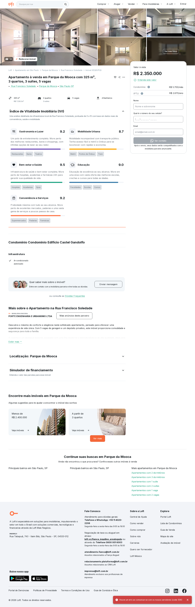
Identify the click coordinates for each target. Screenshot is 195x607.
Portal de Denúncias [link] (18, 590)
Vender (131, 4)
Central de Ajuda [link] (138, 516)
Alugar (117, 4)
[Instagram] (167, 591)
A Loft (170, 4)
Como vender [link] (137, 523)
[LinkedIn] (176, 591)
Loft (10, 70)
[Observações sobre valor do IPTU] (142, 93)
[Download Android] (19, 579)
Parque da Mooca (50, 70)
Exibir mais (13, 341)
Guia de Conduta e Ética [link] (106, 590)
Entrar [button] (183, 4)
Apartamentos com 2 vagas (145, 495)
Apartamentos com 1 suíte (144, 481)
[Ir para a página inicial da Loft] (12, 4)
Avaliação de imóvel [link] (170, 543)
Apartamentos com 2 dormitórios (148, 472)
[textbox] (42, 4)
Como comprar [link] (137, 530)
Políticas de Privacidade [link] (45, 590)
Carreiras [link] (134, 543)
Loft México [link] (136, 556)
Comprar (101, 4)
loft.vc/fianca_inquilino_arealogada (103, 539)
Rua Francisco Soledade (71, 70)
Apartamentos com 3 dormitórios (148, 477)
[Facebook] (184, 591)
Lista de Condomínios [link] (171, 523)
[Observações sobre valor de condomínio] (149, 87)
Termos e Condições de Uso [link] (75, 590)
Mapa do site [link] (166, 536)
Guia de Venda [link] (167, 530)
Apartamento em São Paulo (27, 70)
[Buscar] (65, 4)
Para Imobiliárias (150, 4)
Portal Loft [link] (165, 516)
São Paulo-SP (67, 86)
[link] (74, 315)
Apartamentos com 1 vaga (144, 490)
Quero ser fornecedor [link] (141, 549)
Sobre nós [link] (135, 536)
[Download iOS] (39, 579)
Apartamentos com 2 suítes (145, 486)
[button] (67, 115)
